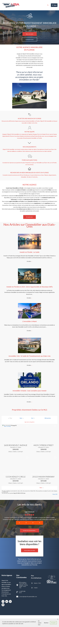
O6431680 (9, 442)
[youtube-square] (10, 597)
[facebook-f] (3, 597)
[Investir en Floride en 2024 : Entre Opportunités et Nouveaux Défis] (29, 276)
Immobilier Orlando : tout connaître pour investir (29, 391)
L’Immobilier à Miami (29, 321)
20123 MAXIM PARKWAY (43, 476)
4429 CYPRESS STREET (43, 445)
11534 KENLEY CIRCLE (16, 476)
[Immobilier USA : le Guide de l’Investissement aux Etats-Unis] (29, 345)
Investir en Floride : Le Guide (29, 252)
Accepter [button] (53, 622)
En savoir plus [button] (39, 622)
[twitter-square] (3, 600)
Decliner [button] (46, 622)
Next (41, 487)
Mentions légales (44, 615)
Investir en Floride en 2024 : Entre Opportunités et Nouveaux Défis (29, 287)
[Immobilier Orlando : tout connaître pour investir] (29, 380)
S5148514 (9, 474)
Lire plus (29, 261)
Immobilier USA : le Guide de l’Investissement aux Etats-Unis (29, 356)
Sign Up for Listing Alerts (29, 422)
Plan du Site (36, 615)
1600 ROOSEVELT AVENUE (15, 445)
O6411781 (37, 442)
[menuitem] (10, 418)
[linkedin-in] (7, 597)
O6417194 (37, 474)
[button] (29, 34)
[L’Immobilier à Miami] (29, 310)
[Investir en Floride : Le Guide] (29, 241)
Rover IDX (55, 494)
